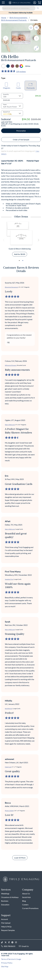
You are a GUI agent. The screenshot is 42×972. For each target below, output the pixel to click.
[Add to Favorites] (30, 27)
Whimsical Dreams (10, 365)
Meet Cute (8, 767)
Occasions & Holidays (10, 897)
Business (4, 901)
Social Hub (26, 897)
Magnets (6, 88)
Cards (18, 88)
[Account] (34, 2)
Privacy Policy (6, 963)
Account (4, 919)
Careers (25, 904)
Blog (24, 901)
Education (5, 904)
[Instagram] (17, 942)
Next (36, 38)
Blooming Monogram (11, 287)
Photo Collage (9, 810)
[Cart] (39, 2)
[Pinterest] (13, 942)
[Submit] (37, 8)
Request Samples (8, 930)
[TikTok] (3, 942)
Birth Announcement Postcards (14, 20)
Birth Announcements (19, 17)
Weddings (5, 893)
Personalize (21, 131)
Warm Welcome (10, 425)
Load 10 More (19, 858)
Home (3, 17)
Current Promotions (30, 908)
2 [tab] (23, 260)
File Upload (5, 923)
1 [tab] (19, 260)
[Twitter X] (6, 942)
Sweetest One (9, 579)
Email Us (25, 946)
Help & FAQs (6, 926)
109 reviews (21, 71)
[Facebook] (9, 942)
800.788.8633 (9, 946)
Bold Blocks (8, 708)
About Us (26, 893)
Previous (5, 38)
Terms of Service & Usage (11, 959)
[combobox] (21, 8)
